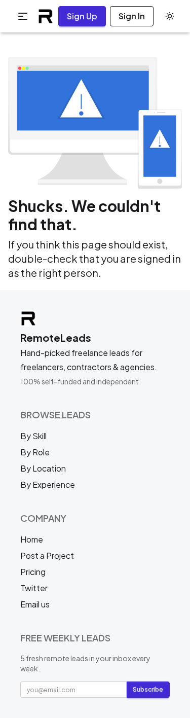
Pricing (33, 571)
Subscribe (148, 689)
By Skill (33, 435)
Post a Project (47, 555)
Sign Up (82, 16)
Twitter (34, 588)
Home (31, 539)
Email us (35, 604)
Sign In (132, 16)
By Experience (47, 484)
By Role (35, 452)
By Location (43, 468)
